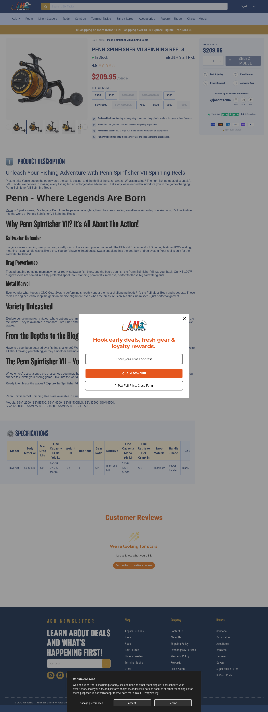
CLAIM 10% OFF (134, 373)
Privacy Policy (150, 693)
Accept (132, 703)
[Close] (184, 318)
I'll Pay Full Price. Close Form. (134, 385)
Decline (173, 703)
